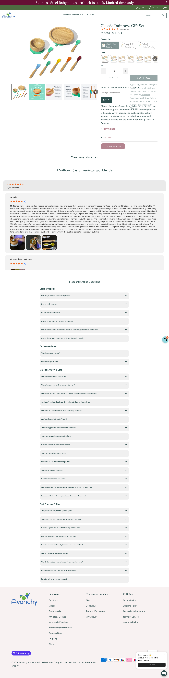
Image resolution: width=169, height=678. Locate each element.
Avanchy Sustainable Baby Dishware (36, 662)
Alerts (51, 644)
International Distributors (60, 627)
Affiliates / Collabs (57, 617)
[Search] (163, 15)
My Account (91, 617)
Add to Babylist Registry (113, 146)
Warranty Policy (130, 622)
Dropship (53, 638)
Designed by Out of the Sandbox (69, 662)
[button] (74, 14)
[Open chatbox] (164, 673)
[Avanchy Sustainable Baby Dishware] (8, 15)
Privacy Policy (129, 600)
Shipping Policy (130, 606)
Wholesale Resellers (58, 622)
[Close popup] (164, 654)
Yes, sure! (152, 665)
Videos (52, 606)
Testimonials (55, 611)
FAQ (88, 600)
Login (155, 7)
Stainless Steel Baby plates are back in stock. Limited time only (84, 2)
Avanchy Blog (55, 633)
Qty (102, 66)
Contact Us (91, 606)
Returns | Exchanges (95, 611)
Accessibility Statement (134, 611)
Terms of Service (131, 617)
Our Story (53, 600)
